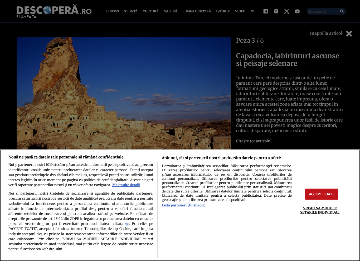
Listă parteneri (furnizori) (184, 205)
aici (127, 224)
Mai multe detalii (126, 185)
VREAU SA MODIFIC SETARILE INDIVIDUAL (319, 210)
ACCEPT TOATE (322, 194)
